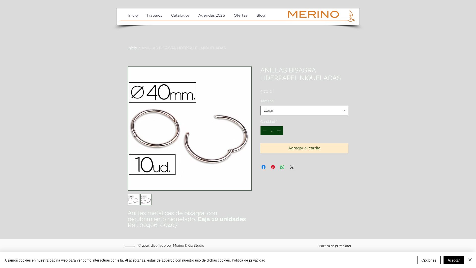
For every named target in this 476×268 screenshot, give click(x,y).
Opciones (428, 260)
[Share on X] (292, 167)
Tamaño (268, 101)
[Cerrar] (470, 260)
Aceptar (454, 260)
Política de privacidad (248, 260)
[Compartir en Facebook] (264, 167)
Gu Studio (196, 245)
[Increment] (279, 130)
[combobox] (304, 110)
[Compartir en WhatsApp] (282, 167)
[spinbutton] (271, 130)
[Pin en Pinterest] (273, 167)
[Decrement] (264, 130)
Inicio (132, 48)
